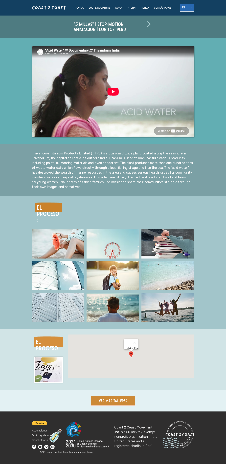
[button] (79, 7)
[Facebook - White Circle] (34, 447)
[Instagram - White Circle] (52, 447)
